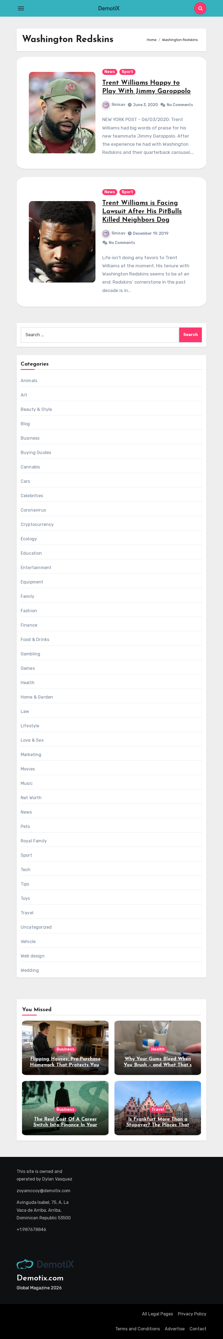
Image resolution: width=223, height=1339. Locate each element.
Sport (127, 71)
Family (27, 596)
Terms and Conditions (137, 1328)
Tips (25, 884)
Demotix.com (40, 1278)
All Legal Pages (157, 1313)
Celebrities (32, 495)
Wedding (30, 970)
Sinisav (118, 104)
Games (28, 668)
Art (24, 395)
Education (31, 553)
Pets (25, 826)
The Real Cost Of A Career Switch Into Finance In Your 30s (65, 1125)
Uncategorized (36, 927)
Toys (25, 898)
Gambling (31, 653)
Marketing (31, 754)
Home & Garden (37, 697)
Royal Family (34, 840)
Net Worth (31, 797)
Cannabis (30, 466)
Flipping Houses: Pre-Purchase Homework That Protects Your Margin (65, 1065)
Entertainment (36, 567)
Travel (27, 912)
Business (30, 438)
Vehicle (28, 941)
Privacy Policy (192, 1313)
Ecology (29, 538)
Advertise (175, 1328)
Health (28, 682)
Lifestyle (30, 725)
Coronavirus (33, 510)
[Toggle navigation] (21, 8)
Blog (25, 423)
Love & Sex (32, 740)
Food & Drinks (35, 639)
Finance (29, 625)
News (109, 71)
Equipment (32, 582)
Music (27, 783)
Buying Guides (36, 452)
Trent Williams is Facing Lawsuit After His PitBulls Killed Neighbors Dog (142, 211)
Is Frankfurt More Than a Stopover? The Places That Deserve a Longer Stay (157, 1125)
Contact (198, 1328)
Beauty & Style (36, 409)
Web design (33, 956)
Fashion (29, 610)
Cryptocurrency (37, 524)
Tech (26, 869)
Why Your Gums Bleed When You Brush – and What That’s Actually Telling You (158, 1065)
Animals (29, 380)
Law (25, 711)
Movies (28, 769)
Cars (25, 481)
